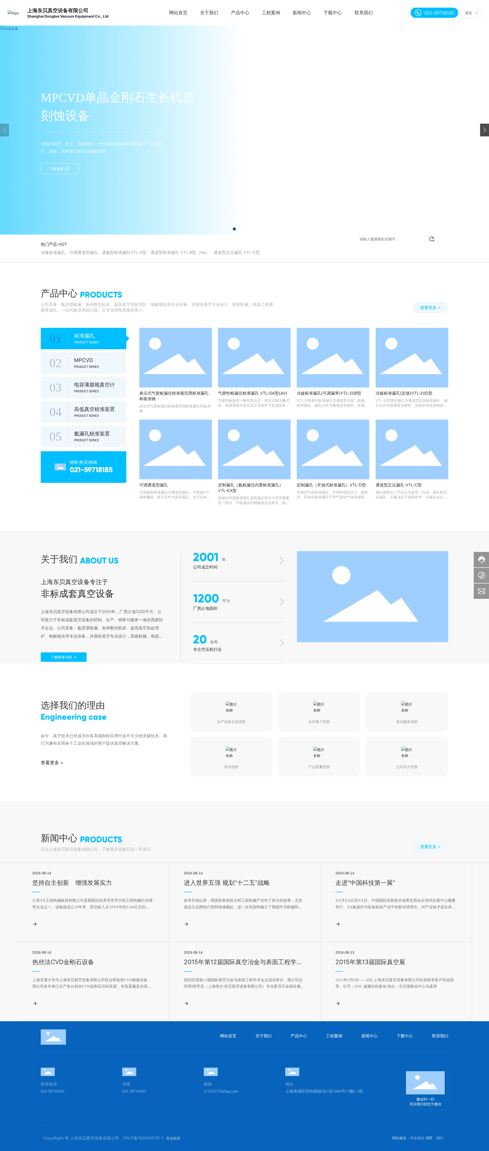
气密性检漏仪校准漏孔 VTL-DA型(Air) (252, 393)
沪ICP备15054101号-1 (143, 1138)
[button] (234, 228)
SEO (439, 1138)
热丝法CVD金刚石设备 (63, 962)
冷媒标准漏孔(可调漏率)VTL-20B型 (329, 393)
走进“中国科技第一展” (365, 882)
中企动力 (417, 1138)
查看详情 (48, 923)
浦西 (428, 1138)
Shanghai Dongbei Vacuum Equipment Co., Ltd (67, 16)
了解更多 (57, 168)
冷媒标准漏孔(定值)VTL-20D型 (404, 393)
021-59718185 (439, 13)
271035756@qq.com (221, 1091)
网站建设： (401, 1138)
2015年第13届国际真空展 (370, 962)
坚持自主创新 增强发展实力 (72, 882)
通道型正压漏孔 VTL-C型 (399, 484)
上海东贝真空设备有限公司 (57, 10)
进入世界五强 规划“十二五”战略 (227, 882)
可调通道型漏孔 (153, 484)
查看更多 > (52, 762)
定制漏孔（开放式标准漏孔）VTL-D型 (331, 484)
